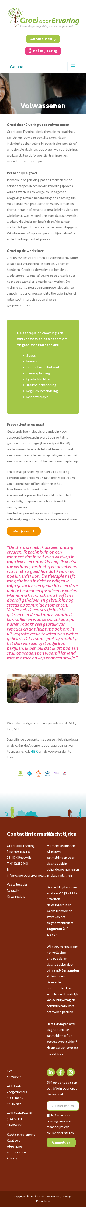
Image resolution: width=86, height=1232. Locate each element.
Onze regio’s (16, 896)
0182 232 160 (19, 863)
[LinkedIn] (51, 1072)
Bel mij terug (45, 51)
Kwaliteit (13, 1140)
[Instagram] (71, 1072)
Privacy (12, 1158)
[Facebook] (60, 1072)
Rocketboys (43, 1201)
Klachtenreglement (21, 1134)
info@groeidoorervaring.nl (26, 875)
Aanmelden (41, 38)
